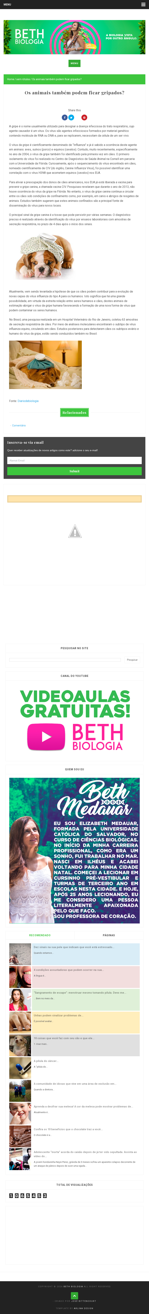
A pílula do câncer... (46, 1061)
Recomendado (40, 935)
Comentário (19, 425)
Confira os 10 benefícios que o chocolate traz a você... (68, 1129)
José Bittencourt (83, 1301)
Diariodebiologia (28, 401)
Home (10, 79)
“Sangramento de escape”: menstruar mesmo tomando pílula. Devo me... (80, 992)
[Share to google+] (78, 117)
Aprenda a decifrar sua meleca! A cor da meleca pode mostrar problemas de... (83, 1106)
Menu (7, 4)
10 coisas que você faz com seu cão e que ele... (64, 1038)
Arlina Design (83, 1308)
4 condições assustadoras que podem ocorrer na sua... (69, 970)
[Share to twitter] (71, 117)
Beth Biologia (73, 1286)
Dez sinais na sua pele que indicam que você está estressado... (74, 947)
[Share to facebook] (65, 117)
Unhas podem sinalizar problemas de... (58, 1015)
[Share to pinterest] (84, 117)
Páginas (109, 935)
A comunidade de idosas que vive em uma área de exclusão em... (75, 1083)
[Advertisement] (74, 610)
